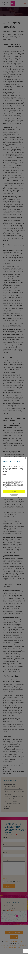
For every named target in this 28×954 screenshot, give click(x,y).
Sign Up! (14, 491)
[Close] (25, 458)
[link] (14, 495)
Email (4, 474)
